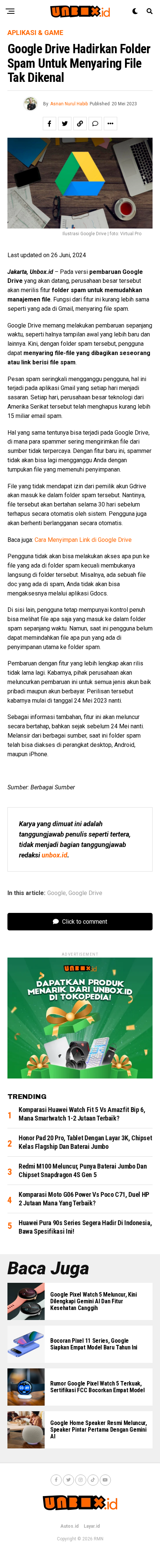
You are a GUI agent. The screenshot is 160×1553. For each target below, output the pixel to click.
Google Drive (85, 893)
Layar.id (92, 1526)
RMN (98, 1538)
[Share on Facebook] (49, 123)
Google (56, 893)
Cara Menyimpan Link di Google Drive (83, 539)
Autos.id (69, 1526)
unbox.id (54, 855)
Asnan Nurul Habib (69, 103)
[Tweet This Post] (64, 123)
